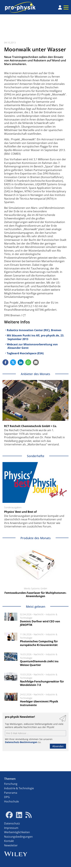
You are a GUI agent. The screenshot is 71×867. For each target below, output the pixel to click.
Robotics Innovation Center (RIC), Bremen (34, 330)
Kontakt (9, 841)
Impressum (11, 828)
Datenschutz (12, 823)
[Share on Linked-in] (21, 362)
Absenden (58, 746)
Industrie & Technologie (19, 788)
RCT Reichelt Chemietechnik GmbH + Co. (30, 426)
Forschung (10, 784)
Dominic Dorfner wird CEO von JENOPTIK (40, 623)
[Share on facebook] (5, 362)
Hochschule (11, 801)
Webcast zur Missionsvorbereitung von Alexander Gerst (32, 346)
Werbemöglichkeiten (17, 832)
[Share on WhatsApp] (28, 362)
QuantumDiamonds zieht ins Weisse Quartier (39, 663)
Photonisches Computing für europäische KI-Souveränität (39, 643)
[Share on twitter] (13, 362)
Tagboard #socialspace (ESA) (25, 353)
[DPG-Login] (60, 7)
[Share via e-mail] (36, 362)
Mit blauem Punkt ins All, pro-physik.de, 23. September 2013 (35, 337)
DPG (7, 797)
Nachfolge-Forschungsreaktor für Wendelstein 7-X (42, 683)
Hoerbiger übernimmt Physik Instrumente (39, 703)
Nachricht (39, 614)
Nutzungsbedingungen (18, 836)
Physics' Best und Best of (20, 512)
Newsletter (11, 845)
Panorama (10, 793)
